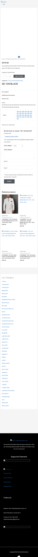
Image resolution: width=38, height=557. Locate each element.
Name (6, 161)
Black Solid (5, 293)
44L (18, 115)
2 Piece (4, 281)
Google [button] (12, 136)
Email (6, 168)
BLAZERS (4, 296)
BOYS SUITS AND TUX (8, 308)
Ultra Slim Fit (5, 393)
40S (31, 111)
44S (31, 113)
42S (23, 113)
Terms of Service (8, 477)
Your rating (8, 145)
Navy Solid (4, 345)
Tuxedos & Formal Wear (8, 390)
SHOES (4, 360)
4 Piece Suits (5, 287)
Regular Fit (4, 354)
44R (28, 113)
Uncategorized (6, 396)
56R (31, 116)
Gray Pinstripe (5, 327)
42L (26, 113)
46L (23, 115)
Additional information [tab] (8, 95)
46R (20, 115)
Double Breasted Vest (7, 324)
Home (3, 59)
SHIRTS (4, 357)
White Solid (5, 402)
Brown (3, 311)
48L (28, 115)
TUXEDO (4, 384)
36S (20, 111)
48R (25, 115)
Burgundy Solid (6, 314)
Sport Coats (5, 369)
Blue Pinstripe (5, 302)
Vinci (3, 399)
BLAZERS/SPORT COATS (8, 299)
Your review (8, 150)
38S (26, 111)
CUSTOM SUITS (6, 317)
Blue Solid (4, 305)
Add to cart (19, 76)
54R (28, 116)
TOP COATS (5, 381)
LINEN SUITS (5, 339)
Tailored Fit (5, 378)
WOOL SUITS (5, 405)
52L (20, 116)
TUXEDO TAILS (6, 387)
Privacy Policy (7, 473)
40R (28, 111)
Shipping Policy (8, 486)
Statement (4, 372)
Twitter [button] (16, 136)
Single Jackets (6, 363)
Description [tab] (5, 92)
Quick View (5, 215)
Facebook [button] (7, 136)
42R (20, 113)
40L (18, 113)
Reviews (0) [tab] (5, 98)
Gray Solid (4, 330)
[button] (35, 3)
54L (26, 116)
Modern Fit (5, 342)
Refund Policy (7, 482)
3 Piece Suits (5, 284)
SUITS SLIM (5, 375)
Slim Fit (4, 366)
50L (31, 115)
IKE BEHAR (4, 333)
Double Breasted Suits (8, 321)
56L (18, 118)
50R (18, 116)
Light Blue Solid (6, 336)
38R (23, 111)
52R (23, 116)
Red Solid (4, 351)
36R (18, 111)
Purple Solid (5, 348)
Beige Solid (5, 290)
